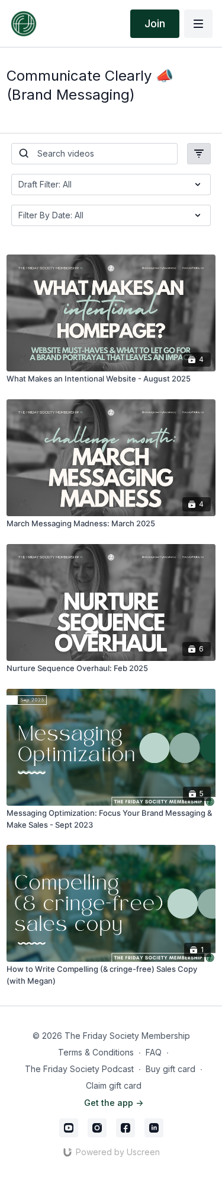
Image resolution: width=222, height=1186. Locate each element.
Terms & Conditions (96, 1052)
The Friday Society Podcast (79, 1069)
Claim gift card (113, 1085)
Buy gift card (170, 1069)
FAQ (154, 1052)
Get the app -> (113, 1103)
